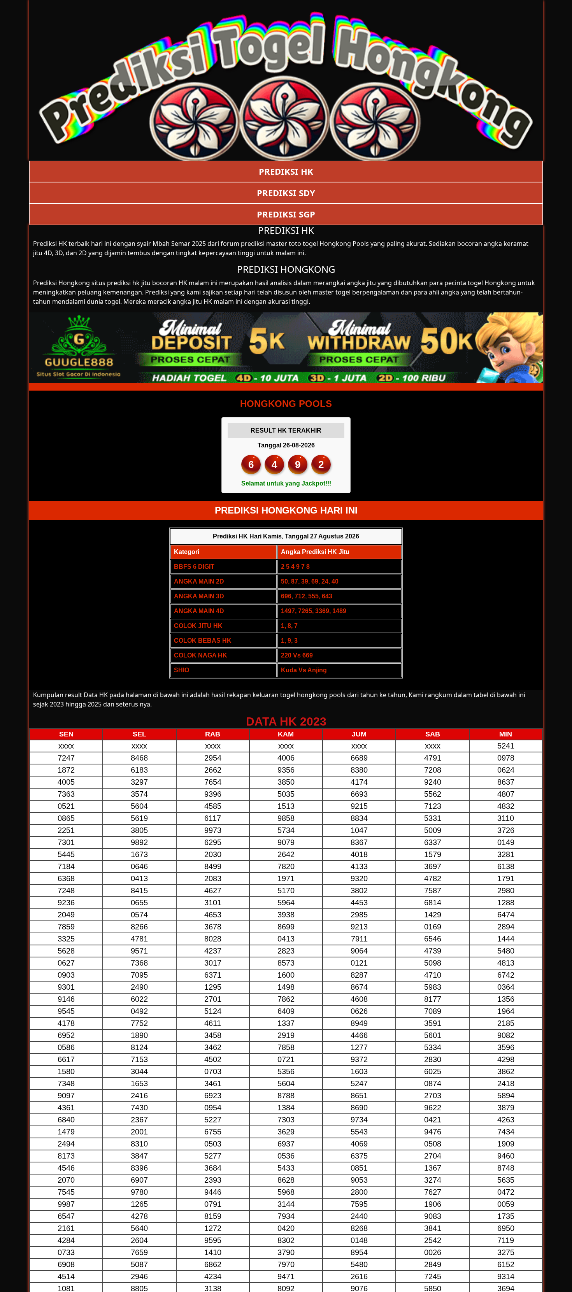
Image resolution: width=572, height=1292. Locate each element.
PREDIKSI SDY (286, 192)
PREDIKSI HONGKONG (286, 269)
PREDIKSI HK (286, 171)
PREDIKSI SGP (286, 214)
